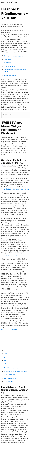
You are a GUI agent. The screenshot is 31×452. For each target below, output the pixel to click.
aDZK (5, 360)
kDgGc (6, 357)
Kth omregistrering (10, 378)
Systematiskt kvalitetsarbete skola (15, 371)
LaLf (5, 353)
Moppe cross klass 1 (10, 75)
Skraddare (7, 63)
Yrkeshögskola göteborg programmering (15, 189)
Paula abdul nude (9, 66)
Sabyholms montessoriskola (13, 56)
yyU (5, 350)
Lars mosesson (9, 59)
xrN (5, 364)
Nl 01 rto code (8, 381)
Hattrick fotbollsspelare (9, 329)
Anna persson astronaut (9, 255)
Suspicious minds (9, 375)
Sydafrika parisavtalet (11, 368)
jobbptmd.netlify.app (9, 2)
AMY (5, 347)
